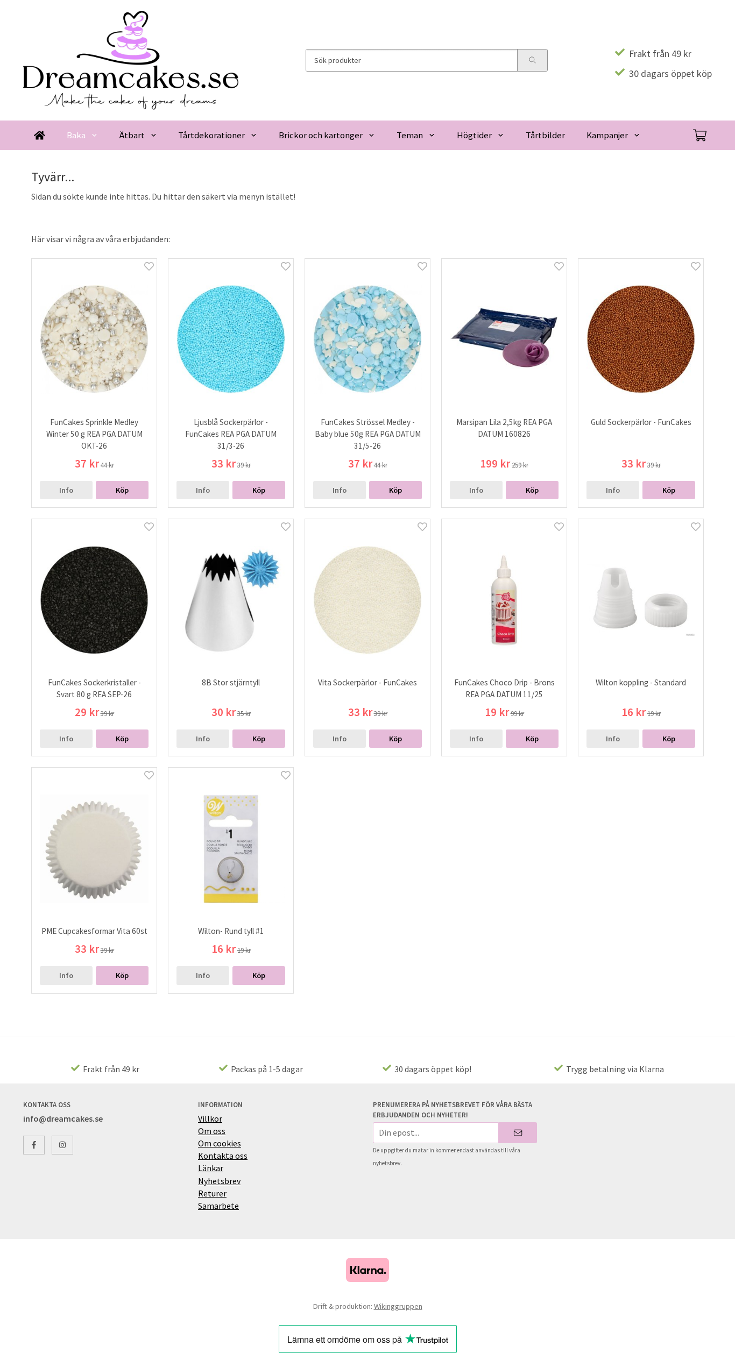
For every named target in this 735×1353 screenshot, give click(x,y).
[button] (122, 490)
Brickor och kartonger (321, 135)
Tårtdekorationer (211, 135)
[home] (39, 135)
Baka (76, 135)
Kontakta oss (223, 1155)
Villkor (210, 1118)
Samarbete (218, 1205)
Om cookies (219, 1143)
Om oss (211, 1130)
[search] (532, 60)
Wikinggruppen (398, 1306)
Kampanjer (607, 135)
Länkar (210, 1168)
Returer (212, 1193)
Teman (410, 135)
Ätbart (132, 135)
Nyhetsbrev (219, 1180)
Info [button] (66, 490)
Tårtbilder (545, 135)
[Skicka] (518, 1132)
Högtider (474, 135)
